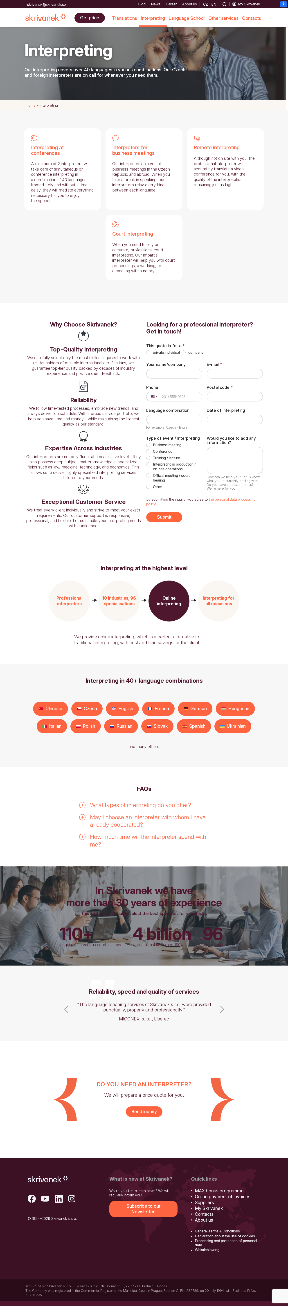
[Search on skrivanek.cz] (225, 4)
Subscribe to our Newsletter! (143, 1208)
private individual (166, 352)
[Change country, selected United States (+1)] (154, 396)
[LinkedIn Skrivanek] (59, 1199)
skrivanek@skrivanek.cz (46, 4)
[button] (69, 601)
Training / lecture (166, 458)
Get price (89, 17)
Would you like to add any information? (231, 440)
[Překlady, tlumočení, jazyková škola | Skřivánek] (45, 17)
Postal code (220, 387)
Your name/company (166, 364)
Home (31, 105)
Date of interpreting (226, 410)
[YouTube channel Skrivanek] (45, 1199)
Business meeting (167, 445)
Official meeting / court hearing (171, 477)
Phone (152, 387)
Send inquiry (144, 1111)
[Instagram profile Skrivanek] (72, 1199)
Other (157, 486)
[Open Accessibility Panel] (283, 4)
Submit (164, 517)
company (196, 352)
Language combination (167, 410)
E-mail (214, 364)
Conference (162, 451)
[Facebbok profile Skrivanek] (32, 1199)
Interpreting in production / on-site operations (174, 466)
